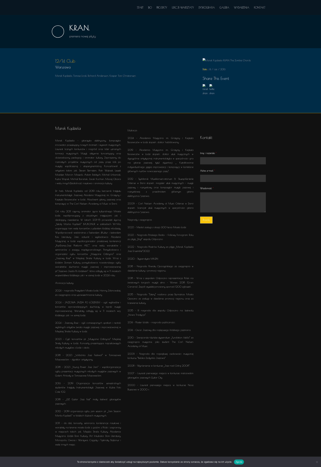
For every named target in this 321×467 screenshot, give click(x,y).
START (140, 7)
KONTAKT (259, 7)
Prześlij (206, 220)
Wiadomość (206, 188)
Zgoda (239, 461)
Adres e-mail (207, 170)
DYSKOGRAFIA (207, 7)
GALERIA (224, 7)
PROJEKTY (161, 7)
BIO (150, 7)
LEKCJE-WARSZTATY (183, 7)
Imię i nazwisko (208, 153)
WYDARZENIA (241, 7)
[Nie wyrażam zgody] (316, 462)
